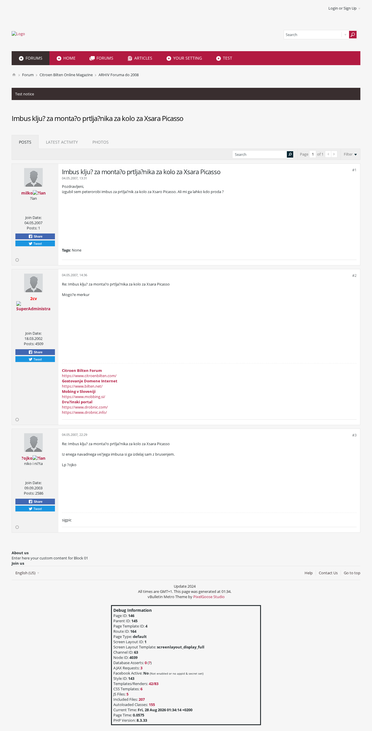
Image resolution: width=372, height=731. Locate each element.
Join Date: (33, 217)
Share (37, 236)
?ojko (27, 458)
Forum (28, 74)
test (227, 58)
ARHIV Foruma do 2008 (119, 74)
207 (142, 699)
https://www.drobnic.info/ (84, 412)
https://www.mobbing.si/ (83, 396)
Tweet (37, 243)
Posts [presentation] (25, 142)
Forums (34, 58)
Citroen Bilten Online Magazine (66, 74)
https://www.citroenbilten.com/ (89, 375)
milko (27, 193)
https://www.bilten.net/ (82, 386)
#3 (354, 435)
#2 (354, 275)
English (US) (25, 572)
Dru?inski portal (77, 401)
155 (152, 704)
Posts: (32, 228)
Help (309, 572)
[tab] (25, 142)
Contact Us (328, 572)
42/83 (153, 683)
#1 (354, 169)
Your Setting (187, 58)
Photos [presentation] (100, 142)
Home (69, 58)
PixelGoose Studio (209, 596)
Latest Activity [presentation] (62, 142)
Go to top (352, 572)
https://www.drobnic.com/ (85, 407)
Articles (143, 58)
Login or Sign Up (342, 8)
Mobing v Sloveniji (79, 391)
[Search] (353, 34)
